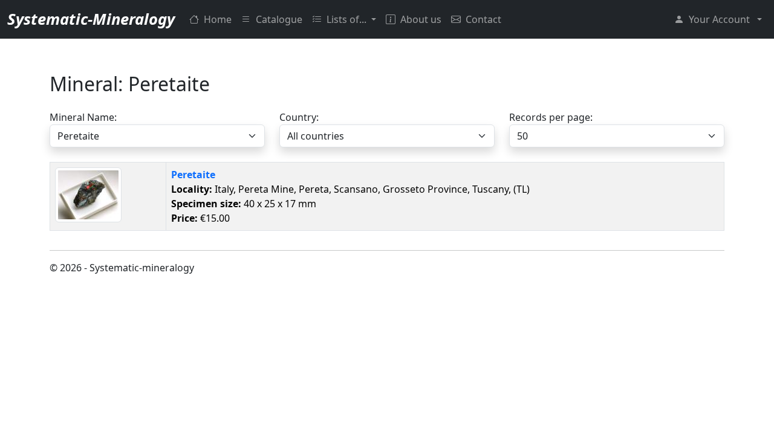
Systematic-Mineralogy (91, 19)
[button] (718, 19)
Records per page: (551, 117)
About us (420, 19)
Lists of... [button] (348, 19)
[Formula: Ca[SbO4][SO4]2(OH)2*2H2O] (88, 194)
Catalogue (279, 19)
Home (218, 19)
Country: (299, 117)
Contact (483, 19)
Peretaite (193, 174)
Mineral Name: (83, 117)
